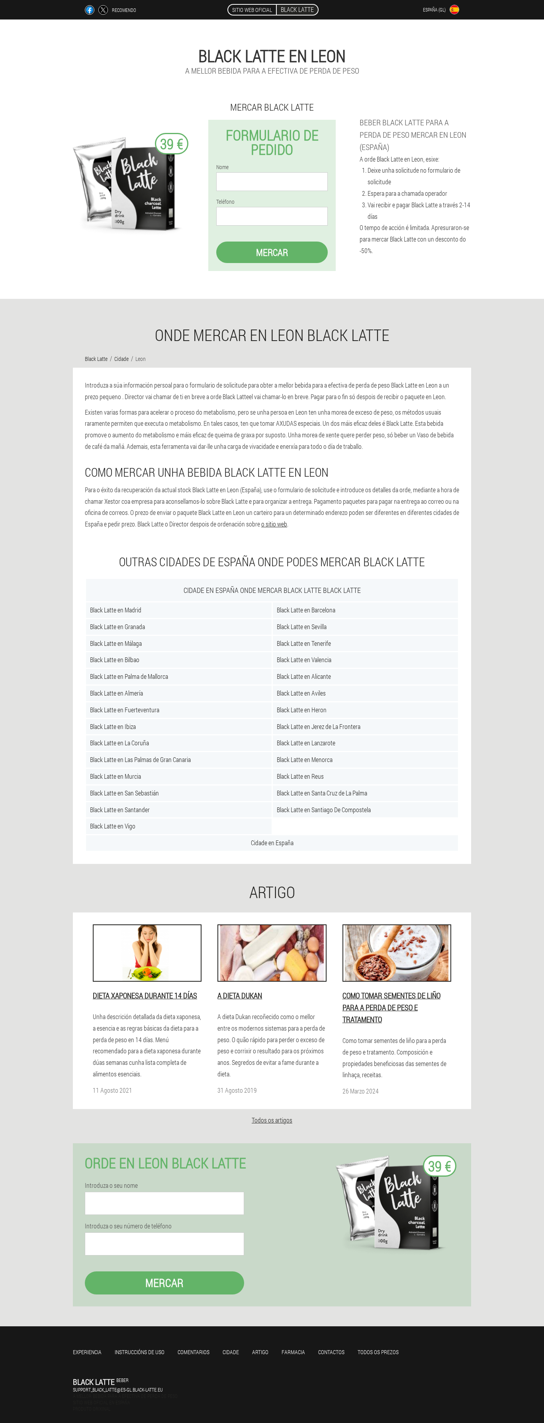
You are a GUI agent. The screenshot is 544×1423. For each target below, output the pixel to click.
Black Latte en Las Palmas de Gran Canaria (140, 759)
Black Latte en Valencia (304, 659)
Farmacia (293, 1352)
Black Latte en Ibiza (113, 726)
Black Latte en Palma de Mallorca (129, 676)
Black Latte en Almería (116, 693)
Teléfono (225, 202)
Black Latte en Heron (302, 710)
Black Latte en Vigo (112, 826)
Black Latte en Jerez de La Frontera (318, 726)
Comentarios (193, 1352)
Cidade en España (272, 842)
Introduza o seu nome (111, 1185)
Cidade (231, 1352)
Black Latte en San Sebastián (124, 793)
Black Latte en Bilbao (114, 659)
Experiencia (87, 1352)
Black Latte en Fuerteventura (124, 710)
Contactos (331, 1352)
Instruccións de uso (139, 1352)
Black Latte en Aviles (301, 693)
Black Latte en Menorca (305, 759)
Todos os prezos (378, 1352)
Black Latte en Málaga (116, 643)
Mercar (272, 252)
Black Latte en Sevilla (302, 626)
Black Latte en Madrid (115, 610)
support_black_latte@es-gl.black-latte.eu (118, 1389)
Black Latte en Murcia (115, 776)
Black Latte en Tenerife (304, 643)
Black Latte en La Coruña (119, 743)
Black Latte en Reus (300, 776)
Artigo (260, 1352)
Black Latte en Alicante (304, 676)
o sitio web (274, 524)
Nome (222, 167)
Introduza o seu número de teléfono (128, 1226)
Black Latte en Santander (120, 809)
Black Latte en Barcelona (306, 610)
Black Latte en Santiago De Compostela (324, 809)
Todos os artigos (272, 1120)
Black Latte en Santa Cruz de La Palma (322, 793)
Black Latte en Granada (117, 626)
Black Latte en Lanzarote (306, 743)
